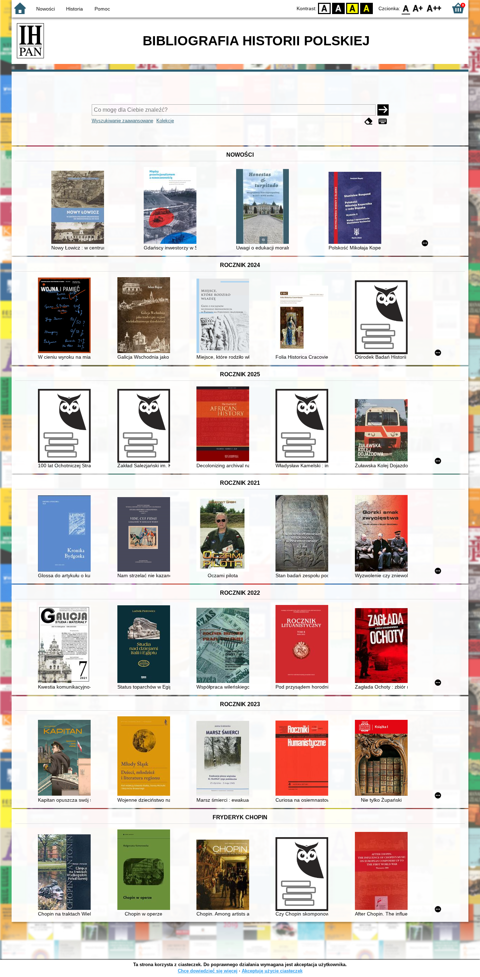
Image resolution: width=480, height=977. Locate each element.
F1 (418, 8)
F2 (434, 8)
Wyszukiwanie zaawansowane (122, 120)
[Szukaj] (383, 110)
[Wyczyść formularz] (368, 121)
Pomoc (102, 9)
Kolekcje (165, 120)
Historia (74, 9)
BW (338, 8)
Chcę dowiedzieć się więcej (208, 970)
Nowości (45, 9)
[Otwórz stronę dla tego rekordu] (79, 208)
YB (352, 8)
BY (366, 8)
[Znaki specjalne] (382, 121)
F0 (406, 8)
